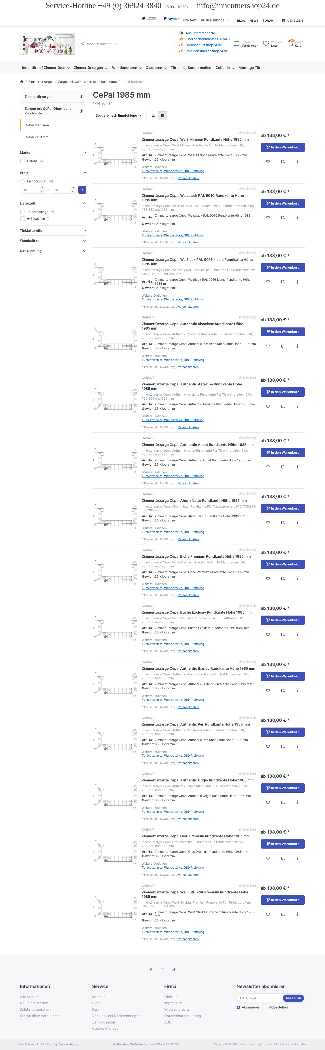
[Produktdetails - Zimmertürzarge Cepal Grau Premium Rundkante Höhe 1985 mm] (297, 858)
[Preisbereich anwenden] (82, 190)
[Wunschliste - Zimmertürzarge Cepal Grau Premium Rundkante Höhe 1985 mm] (268, 858)
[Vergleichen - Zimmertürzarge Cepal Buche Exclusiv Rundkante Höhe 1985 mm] (282, 634)
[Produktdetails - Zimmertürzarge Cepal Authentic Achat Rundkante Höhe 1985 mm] (297, 467)
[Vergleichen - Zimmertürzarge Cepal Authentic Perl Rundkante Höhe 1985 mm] (282, 746)
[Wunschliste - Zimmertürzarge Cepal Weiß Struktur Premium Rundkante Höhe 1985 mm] (268, 914)
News (254, 20)
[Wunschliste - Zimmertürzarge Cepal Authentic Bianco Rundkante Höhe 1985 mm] (268, 690)
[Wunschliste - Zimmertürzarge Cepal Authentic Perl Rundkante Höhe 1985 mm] (268, 746)
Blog (241, 20)
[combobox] (126, 43)
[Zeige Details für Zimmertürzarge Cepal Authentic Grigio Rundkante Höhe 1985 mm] (115, 794)
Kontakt (190, 20)
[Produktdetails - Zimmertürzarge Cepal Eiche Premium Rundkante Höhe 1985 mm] (297, 578)
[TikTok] (174, 969)
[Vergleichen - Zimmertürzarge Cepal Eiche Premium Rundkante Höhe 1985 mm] (282, 578)
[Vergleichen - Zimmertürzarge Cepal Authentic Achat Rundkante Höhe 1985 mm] (282, 467)
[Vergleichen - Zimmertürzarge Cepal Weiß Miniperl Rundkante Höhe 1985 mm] (282, 161)
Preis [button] (24, 173)
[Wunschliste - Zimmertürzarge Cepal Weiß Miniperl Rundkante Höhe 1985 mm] (268, 161)
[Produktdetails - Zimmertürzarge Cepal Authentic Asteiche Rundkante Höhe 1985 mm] (297, 406)
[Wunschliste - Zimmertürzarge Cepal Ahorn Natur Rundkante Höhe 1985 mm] (268, 522)
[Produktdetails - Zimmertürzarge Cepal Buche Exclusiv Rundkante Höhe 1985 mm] (297, 634)
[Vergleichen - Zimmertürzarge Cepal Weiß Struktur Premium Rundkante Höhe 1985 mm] (282, 914)
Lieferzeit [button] (27, 203)
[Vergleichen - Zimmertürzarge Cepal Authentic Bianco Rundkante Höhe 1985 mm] (282, 690)
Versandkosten (188, 178)
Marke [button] (25, 152)
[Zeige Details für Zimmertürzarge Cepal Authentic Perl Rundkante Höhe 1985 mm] (115, 738)
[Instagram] (162, 969)
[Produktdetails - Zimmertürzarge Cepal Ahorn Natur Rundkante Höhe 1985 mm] (297, 522)
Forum (268, 20)
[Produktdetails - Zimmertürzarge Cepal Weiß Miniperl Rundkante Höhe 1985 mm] (297, 161)
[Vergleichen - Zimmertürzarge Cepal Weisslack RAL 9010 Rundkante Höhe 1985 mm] (282, 217)
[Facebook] (151, 969)
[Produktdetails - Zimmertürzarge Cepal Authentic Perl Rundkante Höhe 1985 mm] (297, 746)
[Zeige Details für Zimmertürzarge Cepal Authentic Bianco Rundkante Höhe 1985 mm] (115, 682)
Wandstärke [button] (29, 241)
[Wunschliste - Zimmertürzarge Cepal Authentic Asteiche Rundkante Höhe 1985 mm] (268, 406)
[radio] (153, 115)
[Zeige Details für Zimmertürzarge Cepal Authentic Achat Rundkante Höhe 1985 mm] (115, 458)
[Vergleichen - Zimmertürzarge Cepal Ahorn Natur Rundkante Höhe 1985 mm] (282, 522)
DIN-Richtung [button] (31, 251)
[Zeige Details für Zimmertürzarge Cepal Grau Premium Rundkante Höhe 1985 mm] (115, 850)
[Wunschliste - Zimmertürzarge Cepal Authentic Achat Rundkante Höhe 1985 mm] (268, 467)
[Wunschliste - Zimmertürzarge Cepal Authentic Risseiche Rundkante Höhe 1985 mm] (268, 346)
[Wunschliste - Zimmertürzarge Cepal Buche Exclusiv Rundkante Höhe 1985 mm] (268, 634)
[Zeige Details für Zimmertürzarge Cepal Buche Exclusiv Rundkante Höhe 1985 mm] (115, 626)
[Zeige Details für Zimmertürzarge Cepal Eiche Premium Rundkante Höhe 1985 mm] (115, 570)
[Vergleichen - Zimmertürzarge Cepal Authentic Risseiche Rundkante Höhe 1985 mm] (282, 346)
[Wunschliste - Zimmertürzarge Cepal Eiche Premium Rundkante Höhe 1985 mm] (268, 578)
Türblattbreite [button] (31, 230)
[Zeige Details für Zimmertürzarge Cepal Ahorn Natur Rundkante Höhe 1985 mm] (115, 514)
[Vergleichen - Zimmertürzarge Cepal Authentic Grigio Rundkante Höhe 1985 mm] (282, 802)
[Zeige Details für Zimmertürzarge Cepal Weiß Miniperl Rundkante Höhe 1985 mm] (115, 153)
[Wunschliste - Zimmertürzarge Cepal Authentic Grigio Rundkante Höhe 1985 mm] (268, 802)
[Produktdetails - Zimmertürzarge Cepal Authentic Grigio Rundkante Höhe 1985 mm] (297, 802)
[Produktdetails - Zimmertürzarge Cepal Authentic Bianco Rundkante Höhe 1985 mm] (297, 690)
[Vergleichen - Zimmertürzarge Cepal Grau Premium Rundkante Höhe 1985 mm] (282, 858)
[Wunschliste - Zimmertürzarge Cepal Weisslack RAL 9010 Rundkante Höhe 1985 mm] (268, 217)
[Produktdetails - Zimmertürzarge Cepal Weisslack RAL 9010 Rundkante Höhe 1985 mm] (297, 217)
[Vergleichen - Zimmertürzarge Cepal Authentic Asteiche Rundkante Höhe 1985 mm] (282, 406)
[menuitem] (46, 68)
